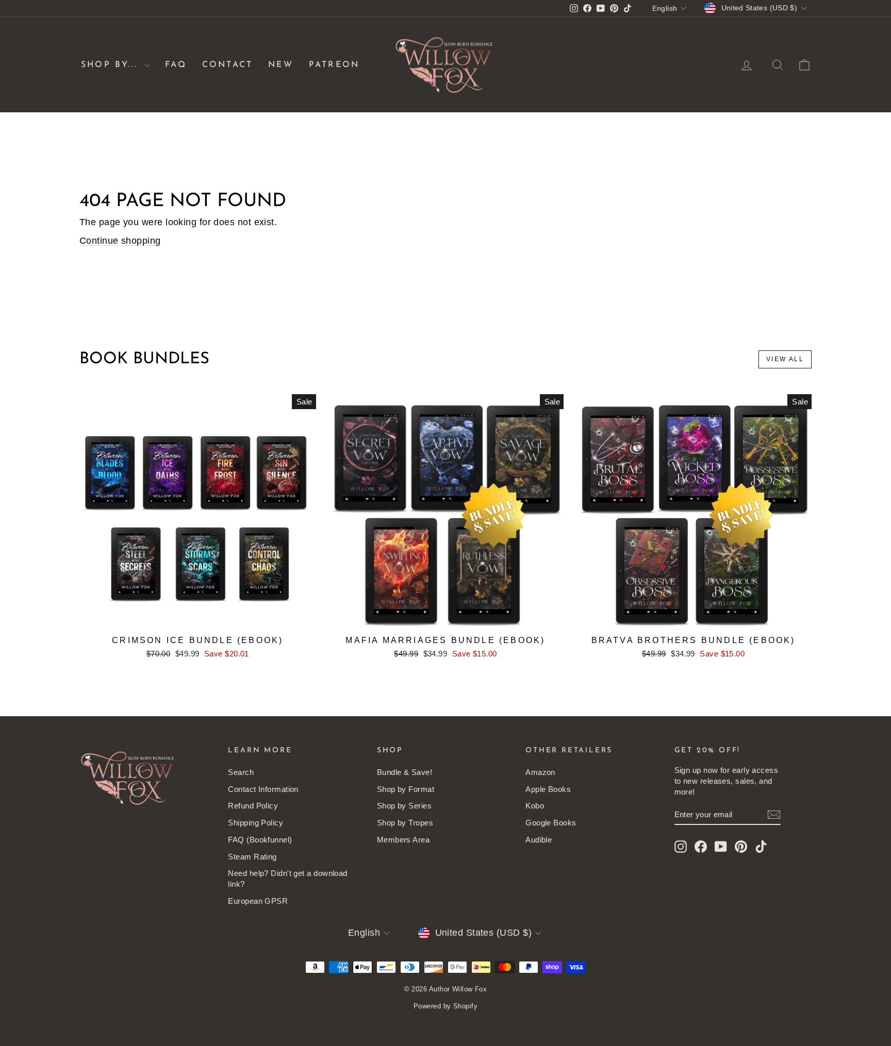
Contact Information (263, 789)
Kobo (534, 805)
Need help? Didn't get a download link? (287, 878)
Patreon (334, 65)
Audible (538, 839)
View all (785, 359)
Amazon (540, 772)
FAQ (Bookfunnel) (260, 839)
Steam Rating (252, 856)
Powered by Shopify (445, 1006)
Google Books (550, 822)
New (280, 65)
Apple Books (548, 789)
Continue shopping (120, 240)
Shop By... (111, 65)
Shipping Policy (255, 822)
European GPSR (258, 901)
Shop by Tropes (405, 822)
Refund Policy (253, 805)
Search (241, 772)
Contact (227, 65)
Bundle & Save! (404, 772)
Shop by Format (405, 789)
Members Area (403, 839)
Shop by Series (404, 805)
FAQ (176, 65)
